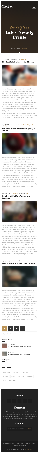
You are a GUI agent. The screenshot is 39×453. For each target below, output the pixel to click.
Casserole (23, 59)
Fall (11, 193)
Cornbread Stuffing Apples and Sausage (16, 197)
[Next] (22, 328)
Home (13, 48)
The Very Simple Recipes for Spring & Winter (18, 129)
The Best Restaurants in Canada (19, 347)
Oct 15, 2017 (11, 344)
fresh (13, 376)
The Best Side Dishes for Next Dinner (18, 62)
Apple (22, 125)
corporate (24, 372)
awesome (21, 376)
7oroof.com (28, 449)
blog (18, 48)
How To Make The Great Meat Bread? (18, 263)
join (29, 429)
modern (15, 372)
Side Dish (15, 193)
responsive (6, 372)
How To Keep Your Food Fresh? (19, 355)
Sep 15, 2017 (11, 352)
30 (18, 125)
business (5, 376)
